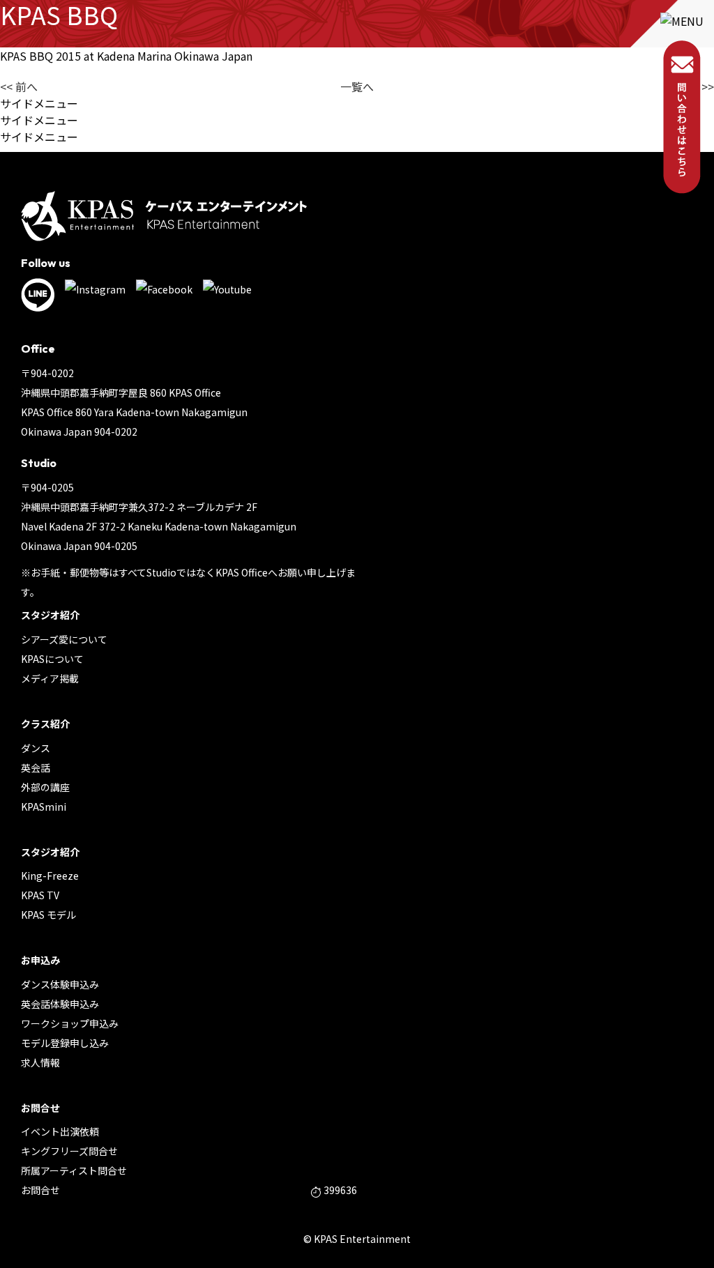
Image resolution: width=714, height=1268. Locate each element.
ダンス (35, 748)
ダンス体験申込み (60, 984)
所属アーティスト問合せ (74, 1170)
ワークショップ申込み (70, 1023)
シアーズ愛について (64, 639)
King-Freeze (50, 876)
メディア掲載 (50, 678)
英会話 (35, 767)
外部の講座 (45, 787)
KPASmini (43, 806)
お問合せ (40, 1190)
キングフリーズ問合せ (69, 1151)
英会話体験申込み (60, 1004)
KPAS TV (40, 895)
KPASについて (52, 659)
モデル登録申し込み (65, 1043)
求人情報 (40, 1062)
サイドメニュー (39, 103)
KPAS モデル (48, 915)
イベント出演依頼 (60, 1131)
